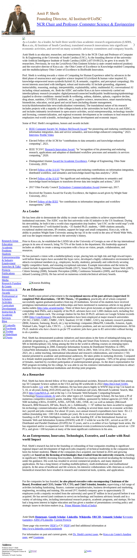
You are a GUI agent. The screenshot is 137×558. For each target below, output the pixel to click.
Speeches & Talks (11, 266)
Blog (4, 321)
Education (7, 244)
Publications (8, 273)
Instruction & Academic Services (9, 314)
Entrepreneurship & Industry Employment (11, 260)
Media (5, 280)
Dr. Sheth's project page (85, 534)
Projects (6, 270)
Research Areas (10, 240)
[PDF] (67, 525)
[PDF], (53, 525)
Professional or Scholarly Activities (10, 299)
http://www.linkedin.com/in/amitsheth (42, 528)
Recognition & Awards (9, 291)
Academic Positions (7, 249)
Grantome (38, 537)
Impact (5, 276)
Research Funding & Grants (11, 285)
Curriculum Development (9, 307)
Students (6, 253)
